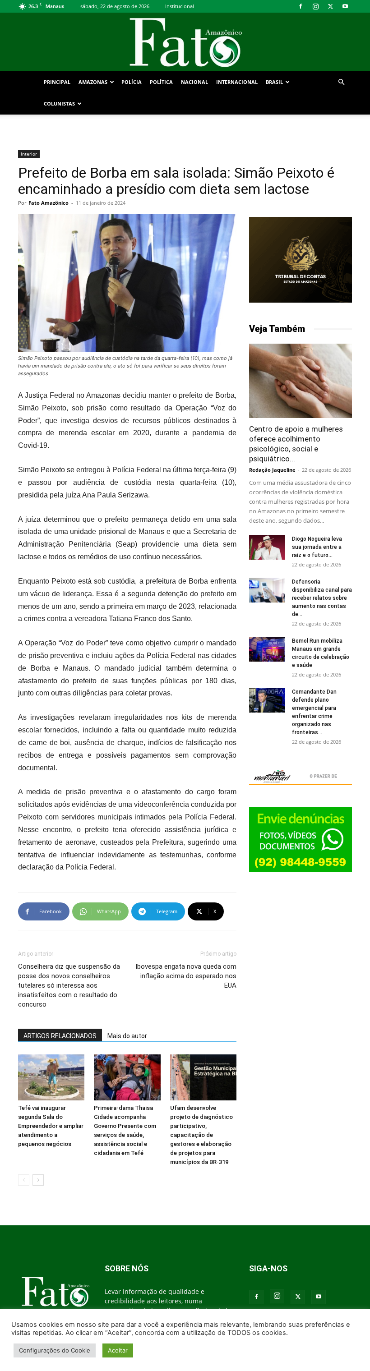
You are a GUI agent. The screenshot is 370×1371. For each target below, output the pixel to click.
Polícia (131, 81)
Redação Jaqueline (272, 469)
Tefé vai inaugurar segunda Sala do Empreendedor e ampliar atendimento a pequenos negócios (50, 1125)
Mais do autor (127, 1036)
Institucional (179, 6)
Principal (57, 81)
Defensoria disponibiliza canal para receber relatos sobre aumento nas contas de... (322, 598)
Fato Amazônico (48, 202)
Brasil (274, 81)
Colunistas (59, 103)
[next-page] (38, 1180)
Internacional (237, 81)
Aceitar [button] (118, 1350)
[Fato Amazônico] (185, 43)
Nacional (194, 81)
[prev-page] (23, 1180)
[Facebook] (300, 6)
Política (161, 81)
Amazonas (93, 81)
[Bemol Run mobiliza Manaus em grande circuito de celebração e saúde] (267, 649)
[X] (330, 6)
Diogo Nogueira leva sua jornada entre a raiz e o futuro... (317, 547)
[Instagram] (315, 6)
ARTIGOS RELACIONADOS (60, 1036)
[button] (341, 82)
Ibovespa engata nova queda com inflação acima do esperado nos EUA (185, 975)
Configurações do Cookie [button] (54, 1350)
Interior (29, 154)
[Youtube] (345, 6)
